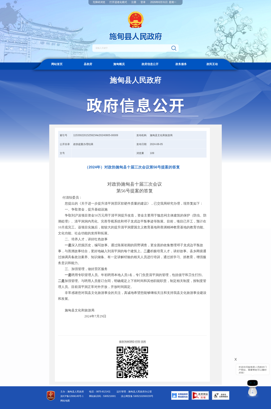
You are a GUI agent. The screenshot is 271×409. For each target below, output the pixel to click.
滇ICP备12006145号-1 (71, 396)
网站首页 (57, 64)
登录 (143, 2)
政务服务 (181, 64)
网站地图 (65, 400)
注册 (133, 2)
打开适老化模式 (118, 2)
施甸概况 (119, 64)
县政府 (88, 64)
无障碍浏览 (99, 2)
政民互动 (212, 64)
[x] (227, 378)
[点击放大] (132, 362)
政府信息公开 (150, 64)
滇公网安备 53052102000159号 (137, 396)
